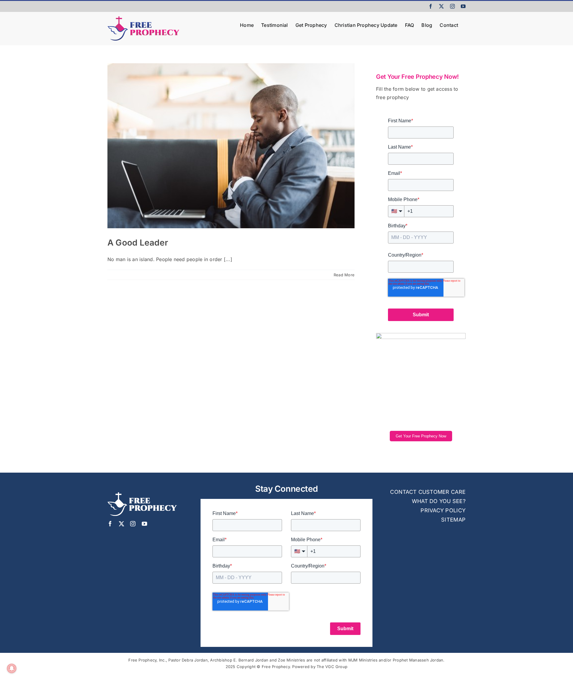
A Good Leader (137, 243)
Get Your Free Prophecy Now (421, 436)
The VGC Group (332, 666)
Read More (344, 274)
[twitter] (121, 523)
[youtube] (144, 523)
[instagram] (132, 523)
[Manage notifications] (11, 668)
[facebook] (110, 523)
